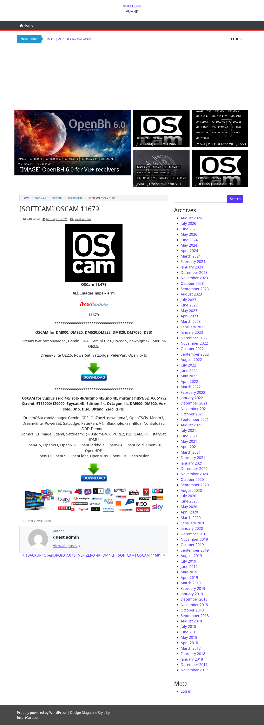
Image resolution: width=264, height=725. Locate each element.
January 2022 (192, 397)
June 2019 (189, 566)
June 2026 (189, 228)
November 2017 (194, 669)
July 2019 (188, 561)
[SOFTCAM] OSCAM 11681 (139, 555)
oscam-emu (143, 138)
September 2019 (195, 550)
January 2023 (192, 332)
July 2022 (188, 365)
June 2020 (189, 501)
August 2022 (191, 359)
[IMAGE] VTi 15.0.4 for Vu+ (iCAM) (69, 39)
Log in (186, 691)
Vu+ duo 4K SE (53, 158)
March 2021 (191, 452)
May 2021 (189, 441)
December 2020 (194, 468)
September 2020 (195, 484)
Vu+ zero (236, 132)
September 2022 (195, 354)
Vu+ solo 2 (202, 121)
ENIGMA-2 (40, 198)
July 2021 (188, 430)
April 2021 (189, 446)
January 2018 (192, 659)
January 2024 (192, 267)
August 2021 (191, 424)
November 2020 (194, 473)
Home (28, 25)
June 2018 (189, 631)
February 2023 (193, 326)
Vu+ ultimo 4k (89, 158)
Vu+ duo (219, 110)
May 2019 (189, 571)
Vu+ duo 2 (233, 110)
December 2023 (194, 272)
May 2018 (189, 637)
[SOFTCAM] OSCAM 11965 (214, 184)
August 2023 (191, 294)
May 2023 (189, 310)
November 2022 (194, 343)
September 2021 (195, 419)
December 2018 (194, 599)
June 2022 (189, 370)
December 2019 (194, 533)
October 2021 (192, 414)
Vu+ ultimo (202, 127)
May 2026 (189, 234)
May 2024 (189, 245)
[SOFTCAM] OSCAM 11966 (156, 144)
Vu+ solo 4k (71, 158)
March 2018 (191, 648)
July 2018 (188, 626)
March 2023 (191, 321)
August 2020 (191, 490)
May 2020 (189, 506)
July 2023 (188, 299)
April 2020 (189, 512)
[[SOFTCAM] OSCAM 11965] (220, 170)
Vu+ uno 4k (107, 158)
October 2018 (192, 610)
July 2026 (188, 223)
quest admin (82, 219)
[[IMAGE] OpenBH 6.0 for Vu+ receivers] (72, 142)
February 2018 (193, 653)
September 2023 (195, 288)
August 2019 (191, 555)
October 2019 (192, 544)
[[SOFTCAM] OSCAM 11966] (161, 130)
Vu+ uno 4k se (26, 164)
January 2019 (192, 593)
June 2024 (189, 239)
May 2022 (189, 375)
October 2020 (192, 479)
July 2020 (188, 495)
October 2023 (192, 283)
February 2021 (193, 457)
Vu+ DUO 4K (36, 158)
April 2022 (189, 381)
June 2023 (189, 305)
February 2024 (193, 261)
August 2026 (191, 217)
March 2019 (191, 582)
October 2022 (192, 348)
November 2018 (194, 604)
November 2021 (194, 408)
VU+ (209, 110)
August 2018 (191, 621)
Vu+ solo (236, 116)
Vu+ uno (236, 127)
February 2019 (193, 588)
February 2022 (193, 392)
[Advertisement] (132, 76)
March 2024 (191, 256)
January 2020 (192, 528)
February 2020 (193, 522)
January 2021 (192, 463)
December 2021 (194, 403)
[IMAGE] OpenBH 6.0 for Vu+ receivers (69, 169)
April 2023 (189, 315)
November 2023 (194, 277)
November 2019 (194, 539)
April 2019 (189, 577)
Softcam (158, 138)
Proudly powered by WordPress (42, 712)
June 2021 (189, 435)
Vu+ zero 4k (44, 164)
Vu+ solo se (235, 121)
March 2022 (191, 386)
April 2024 (189, 250)
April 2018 (189, 642)
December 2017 (194, 664)
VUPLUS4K (132, 6)
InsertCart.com (28, 717)
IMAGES (22, 158)
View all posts (65, 545)
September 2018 (195, 615)
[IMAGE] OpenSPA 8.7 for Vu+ (158, 184)
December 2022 (194, 337)
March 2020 (191, 517)
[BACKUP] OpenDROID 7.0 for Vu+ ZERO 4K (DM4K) (69, 555)
